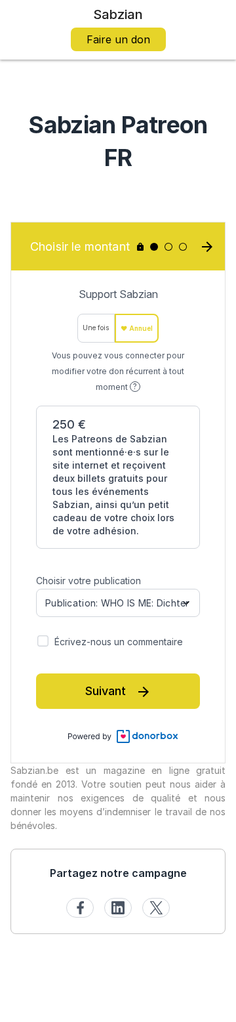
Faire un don (118, 39)
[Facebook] (80, 908)
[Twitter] (156, 908)
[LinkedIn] (118, 908)
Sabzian (118, 14)
